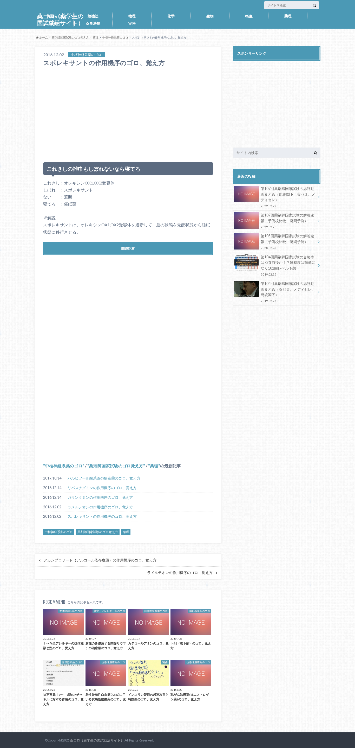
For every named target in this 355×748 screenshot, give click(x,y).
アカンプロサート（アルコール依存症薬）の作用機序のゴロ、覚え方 (100, 560)
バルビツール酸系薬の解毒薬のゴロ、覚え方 (104, 478)
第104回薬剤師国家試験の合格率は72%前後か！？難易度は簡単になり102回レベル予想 (288, 265)
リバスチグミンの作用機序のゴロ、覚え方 (102, 487)
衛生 (249, 16)
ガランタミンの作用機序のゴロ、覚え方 (100, 497)
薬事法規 (93, 23)
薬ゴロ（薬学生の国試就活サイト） (97, 740)
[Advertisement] (128, 115)
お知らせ (54, 16)
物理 (132, 16)
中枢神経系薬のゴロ (115, 37)
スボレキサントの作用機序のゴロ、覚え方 (102, 516)
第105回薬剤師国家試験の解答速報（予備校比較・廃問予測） (287, 242)
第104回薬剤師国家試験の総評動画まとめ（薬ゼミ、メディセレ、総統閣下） (288, 292)
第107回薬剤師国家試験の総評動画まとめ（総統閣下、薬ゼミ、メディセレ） (288, 197)
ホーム (43, 37)
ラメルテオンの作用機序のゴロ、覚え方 (100, 507)
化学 (171, 16)
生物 (210, 16)
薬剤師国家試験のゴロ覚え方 (70, 37)
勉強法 (93, 16)
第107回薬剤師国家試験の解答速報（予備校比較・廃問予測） (287, 221)
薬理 (288, 16)
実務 (132, 23)
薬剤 (54, 23)
